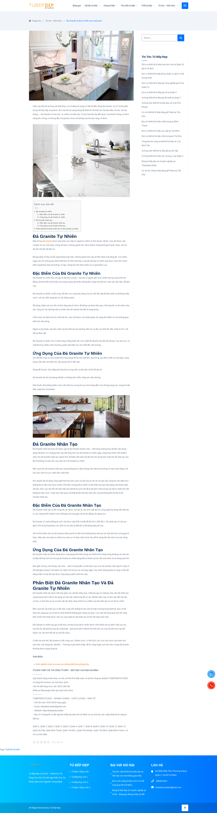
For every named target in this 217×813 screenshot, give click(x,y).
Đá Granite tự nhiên (44, 211)
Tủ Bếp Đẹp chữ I (80, 772)
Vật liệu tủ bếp (91, 6)
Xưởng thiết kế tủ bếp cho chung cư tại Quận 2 (162, 156)
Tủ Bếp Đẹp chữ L (79, 777)
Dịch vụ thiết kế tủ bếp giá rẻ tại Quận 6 (159, 92)
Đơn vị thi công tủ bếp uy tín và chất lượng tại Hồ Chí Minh (128, 783)
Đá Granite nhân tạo (44, 220)
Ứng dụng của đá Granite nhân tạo (52, 226)
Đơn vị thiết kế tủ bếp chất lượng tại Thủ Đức (162, 136)
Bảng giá (77, 6)
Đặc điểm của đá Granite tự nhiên (52, 214)
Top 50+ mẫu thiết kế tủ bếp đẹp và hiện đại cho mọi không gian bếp (127, 774)
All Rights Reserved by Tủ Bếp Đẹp (45, 808)
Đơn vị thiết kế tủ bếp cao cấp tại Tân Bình (160, 131)
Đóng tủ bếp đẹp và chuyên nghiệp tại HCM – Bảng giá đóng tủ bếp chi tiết (129, 792)
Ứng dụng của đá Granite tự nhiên (52, 217)
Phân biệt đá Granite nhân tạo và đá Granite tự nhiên (57, 229)
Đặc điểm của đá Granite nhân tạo (52, 223)
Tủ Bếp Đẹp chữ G (79, 782)
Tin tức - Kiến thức (53, 21)
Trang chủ (36, 21)
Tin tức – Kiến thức (166, 6)
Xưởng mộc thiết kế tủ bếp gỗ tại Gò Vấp (160, 151)
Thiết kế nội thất (12, 749)
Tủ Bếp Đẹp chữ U (80, 787)
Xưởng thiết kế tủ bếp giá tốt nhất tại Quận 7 (161, 98)
